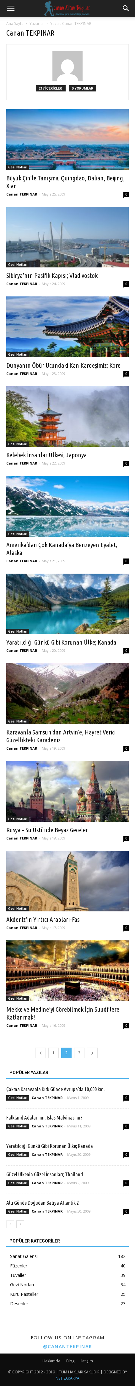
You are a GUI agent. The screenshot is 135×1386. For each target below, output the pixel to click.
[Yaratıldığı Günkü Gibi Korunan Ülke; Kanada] (67, 604)
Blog (70, 1361)
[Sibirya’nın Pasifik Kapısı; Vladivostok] (67, 237)
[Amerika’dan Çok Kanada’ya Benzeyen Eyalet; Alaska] (67, 506)
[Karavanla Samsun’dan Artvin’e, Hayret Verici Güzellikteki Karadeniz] (67, 693)
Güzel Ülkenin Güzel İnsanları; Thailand (44, 1174)
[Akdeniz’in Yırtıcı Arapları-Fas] (67, 881)
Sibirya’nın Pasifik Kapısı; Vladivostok (52, 275)
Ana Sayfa (15, 23)
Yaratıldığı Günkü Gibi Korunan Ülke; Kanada (61, 642)
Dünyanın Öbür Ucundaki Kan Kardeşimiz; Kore (63, 365)
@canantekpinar (67, 1346)
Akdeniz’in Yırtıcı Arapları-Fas (42, 919)
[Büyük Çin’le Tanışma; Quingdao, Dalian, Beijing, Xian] (67, 139)
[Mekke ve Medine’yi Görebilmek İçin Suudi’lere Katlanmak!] (67, 970)
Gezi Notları (17, 167)
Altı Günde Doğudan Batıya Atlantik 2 (42, 1203)
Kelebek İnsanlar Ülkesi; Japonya (46, 455)
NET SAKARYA (67, 1378)
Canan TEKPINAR (21, 194)
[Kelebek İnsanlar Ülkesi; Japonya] (67, 416)
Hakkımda (51, 1361)
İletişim (86, 1361)
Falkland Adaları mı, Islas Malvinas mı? (44, 1117)
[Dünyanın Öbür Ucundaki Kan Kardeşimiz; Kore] (67, 326)
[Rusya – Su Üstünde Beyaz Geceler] (67, 791)
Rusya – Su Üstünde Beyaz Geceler (47, 829)
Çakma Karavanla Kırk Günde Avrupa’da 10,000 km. (55, 1089)
